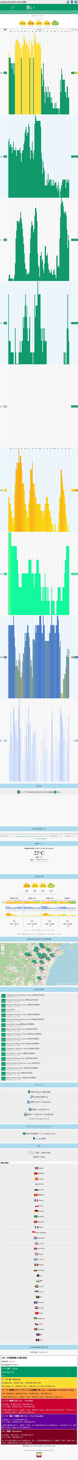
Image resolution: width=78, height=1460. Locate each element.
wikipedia (36, 1446)
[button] (44, 955)
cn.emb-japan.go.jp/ (48, 1446)
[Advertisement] (39, 811)
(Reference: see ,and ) (39, 1401)
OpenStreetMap (66, 984)
